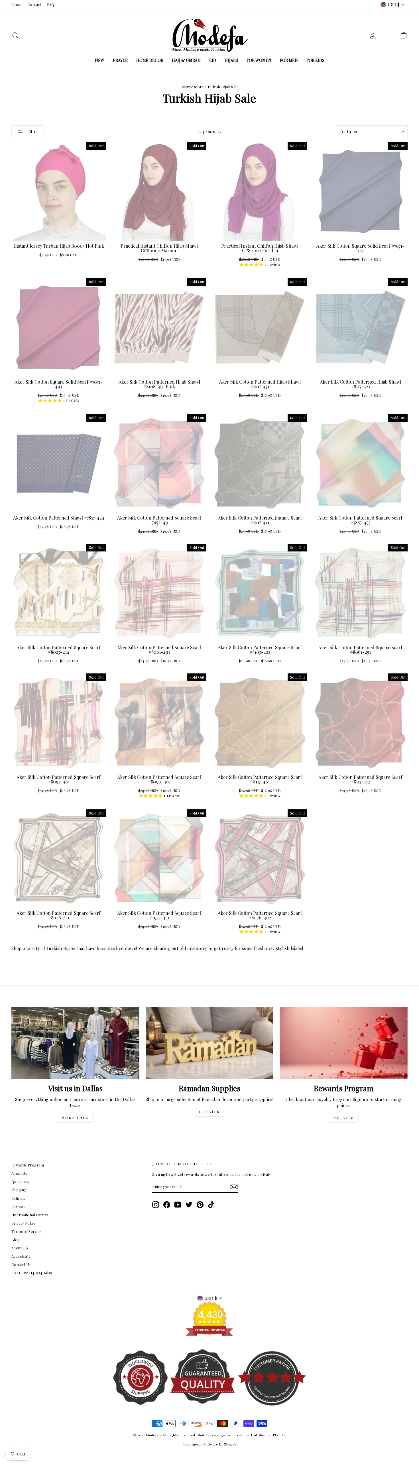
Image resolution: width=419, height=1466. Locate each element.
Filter (32, 132)
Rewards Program (27, 1164)
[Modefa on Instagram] (155, 1204)
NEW (99, 60)
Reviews (18, 1206)
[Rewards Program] (344, 1043)
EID (212, 60)
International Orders (30, 1214)
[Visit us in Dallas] (75, 1043)
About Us (19, 1173)
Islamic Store (192, 86)
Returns (18, 1198)
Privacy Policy (23, 1223)
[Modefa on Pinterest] (200, 1204)
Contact (34, 4)
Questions (20, 1181)
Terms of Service (26, 1231)
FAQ (50, 4)
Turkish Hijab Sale (223, 86)
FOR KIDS (315, 60)
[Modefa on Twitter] (189, 1204)
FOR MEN (289, 60)
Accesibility (20, 1256)
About (16, 4)
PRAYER (120, 60)
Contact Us (21, 1264)
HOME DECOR (149, 60)
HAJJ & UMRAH (186, 60)
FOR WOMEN (259, 60)
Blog (15, 1239)
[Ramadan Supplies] (210, 1043)
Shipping (19, 1189)
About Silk (20, 1247)
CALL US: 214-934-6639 (31, 1272)
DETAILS (209, 1111)
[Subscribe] (234, 1187)
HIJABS (231, 60)
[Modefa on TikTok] (211, 1204)
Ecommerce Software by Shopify (209, 1444)
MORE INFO (75, 1117)
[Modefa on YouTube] (177, 1204)
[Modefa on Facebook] (166, 1204)
